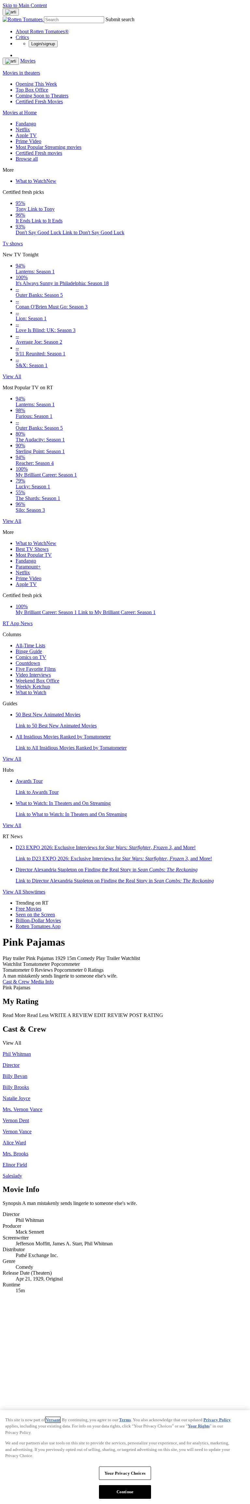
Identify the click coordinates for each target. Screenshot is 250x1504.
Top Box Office (32, 90)
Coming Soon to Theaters (42, 95)
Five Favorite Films (36, 669)
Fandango (26, 123)
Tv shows (13, 243)
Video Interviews (33, 675)
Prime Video (28, 141)
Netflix (23, 129)
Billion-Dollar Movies (38, 920)
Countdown (28, 663)
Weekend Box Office (37, 680)
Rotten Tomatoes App (38, 926)
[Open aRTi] (11, 12)
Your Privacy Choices (125, 1473)
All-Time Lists (30, 645)
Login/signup (43, 43)
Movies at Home (20, 112)
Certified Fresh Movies (39, 101)
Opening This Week (36, 84)
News (27, 623)
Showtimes (33, 892)
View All (12, 376)
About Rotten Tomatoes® (42, 31)
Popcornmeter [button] (68, 970)
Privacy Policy (217, 1419)
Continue (125, 1491)
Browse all (27, 159)
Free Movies (28, 908)
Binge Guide (29, 651)
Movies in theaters (21, 73)
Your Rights (199, 1426)
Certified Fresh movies (39, 153)
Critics (22, 37)
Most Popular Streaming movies (48, 147)
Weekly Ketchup (33, 686)
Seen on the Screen (35, 914)
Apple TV (26, 135)
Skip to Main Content (25, 5)
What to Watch (36, 181)
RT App (12, 623)
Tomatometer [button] (16, 970)
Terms (125, 1419)
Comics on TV (31, 657)
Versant (53, 1419)
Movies (27, 61)
